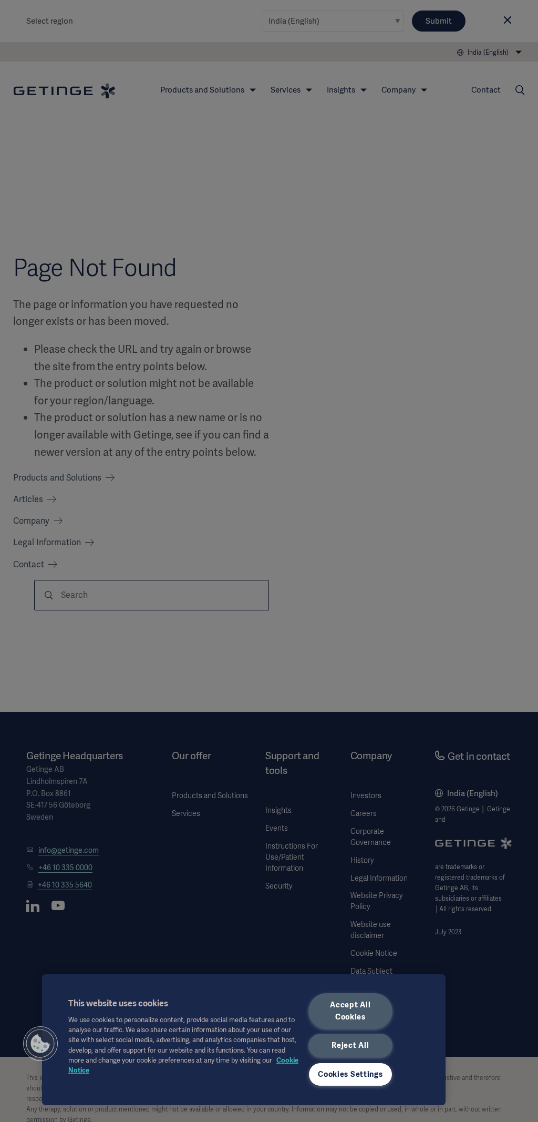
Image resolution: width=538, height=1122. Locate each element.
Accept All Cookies (350, 1011)
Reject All (350, 1045)
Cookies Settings (350, 1074)
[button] (40, 1043)
